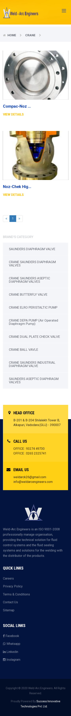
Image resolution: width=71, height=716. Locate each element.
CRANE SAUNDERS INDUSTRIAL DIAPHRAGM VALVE (32, 364)
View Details (13, 114)
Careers (8, 578)
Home (11, 35)
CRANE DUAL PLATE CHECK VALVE (34, 337)
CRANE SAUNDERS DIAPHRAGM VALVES (32, 263)
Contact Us (10, 602)
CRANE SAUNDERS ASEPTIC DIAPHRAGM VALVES (29, 279)
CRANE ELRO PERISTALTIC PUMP (33, 307)
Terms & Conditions (16, 594)
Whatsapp (13, 644)
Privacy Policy (13, 586)
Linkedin (12, 652)
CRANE (30, 35)
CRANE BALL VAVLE (23, 350)
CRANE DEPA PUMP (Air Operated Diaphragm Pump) (33, 322)
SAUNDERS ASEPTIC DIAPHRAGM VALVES (34, 380)
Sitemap (8, 610)
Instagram (13, 659)
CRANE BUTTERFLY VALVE (28, 294)
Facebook (12, 636)
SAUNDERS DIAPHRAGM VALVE (32, 249)
